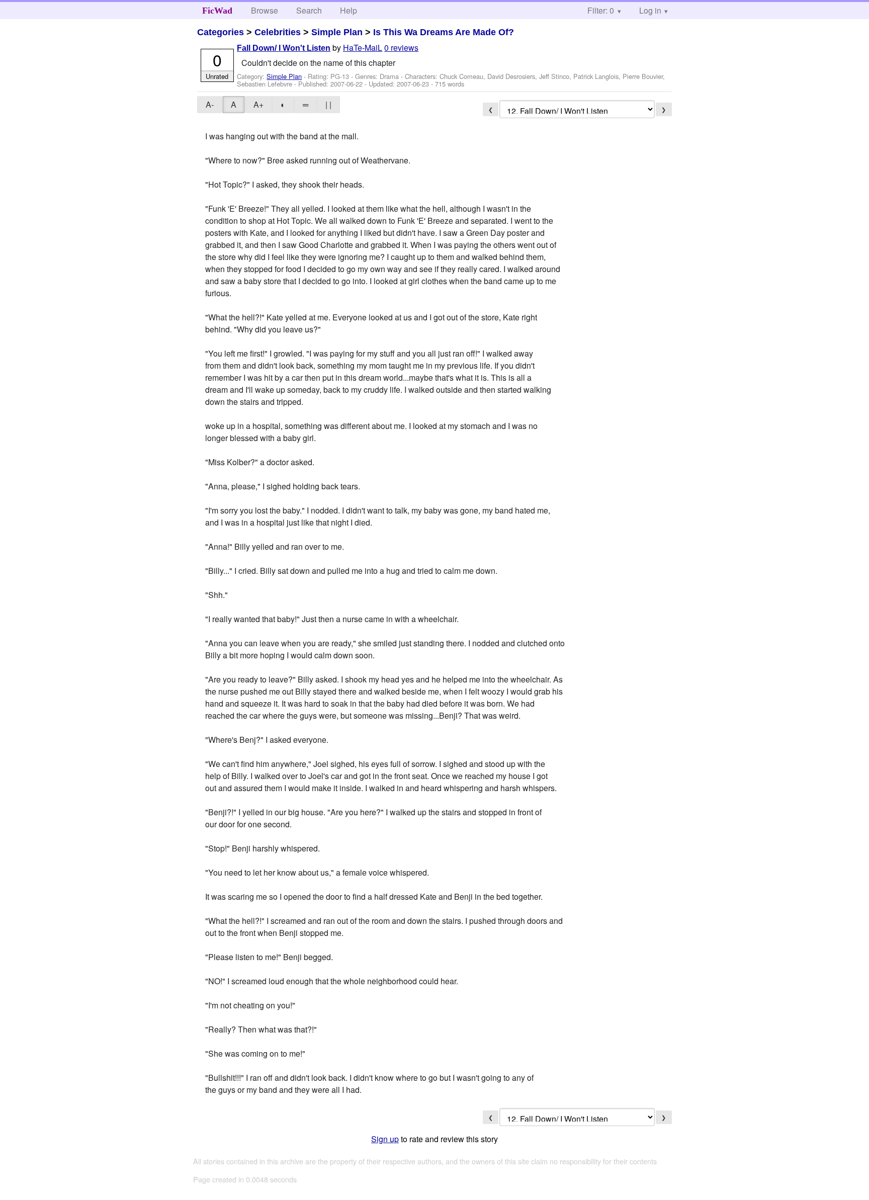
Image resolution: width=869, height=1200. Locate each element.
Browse (264, 10)
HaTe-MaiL (362, 47)
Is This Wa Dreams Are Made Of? (443, 32)
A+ (258, 104)
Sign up (385, 1139)
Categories (220, 32)
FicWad (217, 11)
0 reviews (401, 47)
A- (210, 104)
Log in (650, 10)
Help (348, 10)
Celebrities (277, 32)
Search (309, 10)
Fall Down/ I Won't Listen (283, 48)
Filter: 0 (600, 10)
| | (328, 104)
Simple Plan (337, 32)
